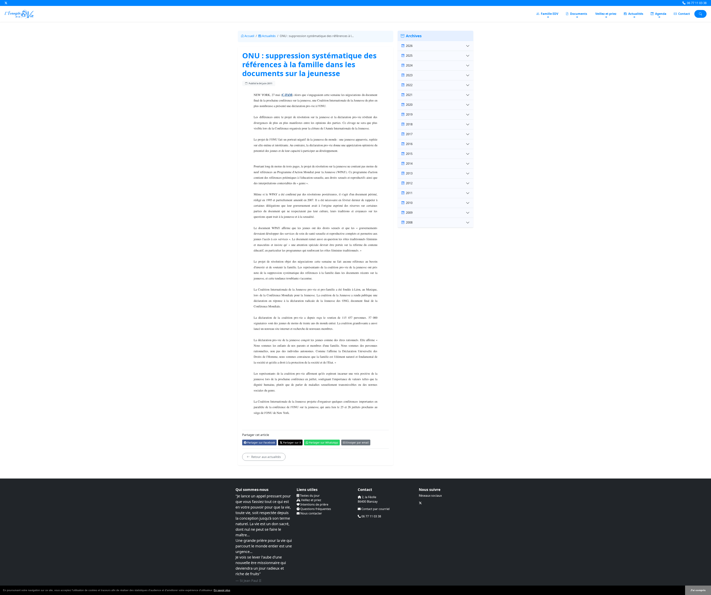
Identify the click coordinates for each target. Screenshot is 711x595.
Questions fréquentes (315, 509)
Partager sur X (292, 442)
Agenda (660, 14)
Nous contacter (311, 513)
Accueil (249, 36)
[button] (231, 590)
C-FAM (287, 94)
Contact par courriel (375, 509)
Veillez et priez (605, 14)
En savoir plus (222, 590)
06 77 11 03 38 (696, 3)
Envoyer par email (357, 442)
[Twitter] (5, 3)
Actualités (635, 14)
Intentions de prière (314, 504)
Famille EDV (549, 14)
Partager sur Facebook (261, 442)
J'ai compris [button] (698, 590)
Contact (683, 14)
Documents (578, 14)
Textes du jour (309, 496)
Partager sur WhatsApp (323, 442)
